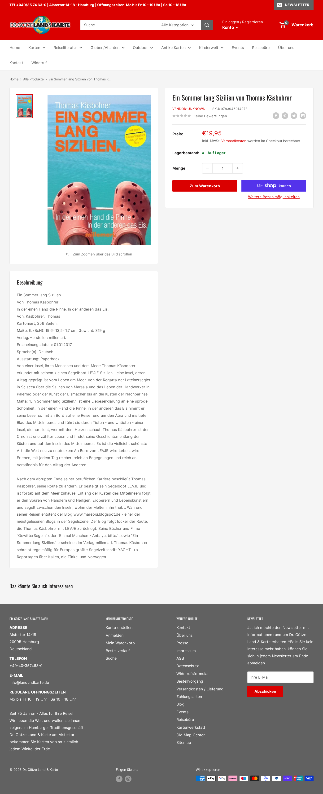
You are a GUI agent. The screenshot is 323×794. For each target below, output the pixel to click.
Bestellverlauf (118, 650)
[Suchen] (207, 25)
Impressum (186, 650)
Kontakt (16, 62)
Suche (111, 658)
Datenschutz (187, 665)
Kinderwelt (208, 47)
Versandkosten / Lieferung (199, 689)
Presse (182, 642)
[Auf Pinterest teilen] (285, 115)
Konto (228, 27)
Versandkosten (233, 140)
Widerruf (39, 62)
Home (14, 47)
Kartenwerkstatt (190, 727)
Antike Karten (173, 47)
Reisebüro (261, 47)
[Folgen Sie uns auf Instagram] (128, 779)
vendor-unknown (188, 108)
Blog (180, 704)
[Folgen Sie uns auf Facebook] (119, 779)
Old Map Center (190, 735)
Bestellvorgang (189, 681)
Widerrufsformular (192, 673)
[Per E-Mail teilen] (303, 115)
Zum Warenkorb (205, 185)
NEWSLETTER (297, 5)
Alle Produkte (33, 79)
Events (238, 47)
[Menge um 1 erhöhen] (238, 168)
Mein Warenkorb (120, 642)
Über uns (286, 47)
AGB (180, 658)
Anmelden (114, 635)
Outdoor (140, 47)
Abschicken (265, 691)
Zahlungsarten (189, 696)
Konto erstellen (119, 627)
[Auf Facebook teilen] (276, 115)
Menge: (179, 168)
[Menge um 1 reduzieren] (207, 168)
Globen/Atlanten (105, 47)
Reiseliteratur (65, 47)
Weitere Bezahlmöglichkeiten (274, 196)
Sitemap (183, 742)
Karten (34, 47)
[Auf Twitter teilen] (294, 115)
